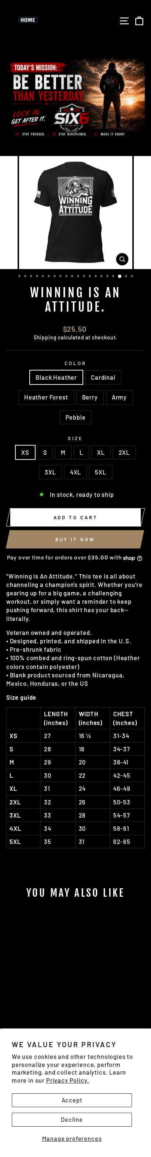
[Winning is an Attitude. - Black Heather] (11, 991)
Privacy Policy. (67, 1080)
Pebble (76, 417)
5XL (100, 472)
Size (75, 438)
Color (75, 363)
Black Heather (56, 377)
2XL (124, 452)
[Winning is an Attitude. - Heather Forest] (28, 991)
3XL (50, 472)
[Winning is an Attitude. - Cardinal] (20, 991)
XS (25, 452)
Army (119, 397)
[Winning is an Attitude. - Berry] (37, 991)
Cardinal (103, 377)
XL (101, 452)
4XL (75, 472)
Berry (90, 397)
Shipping (45, 337)
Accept (72, 1100)
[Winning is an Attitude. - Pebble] (53, 991)
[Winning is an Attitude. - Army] (45, 991)
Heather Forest (46, 397)
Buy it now (75, 539)
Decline (72, 1119)
